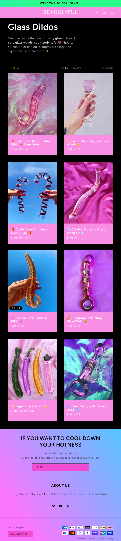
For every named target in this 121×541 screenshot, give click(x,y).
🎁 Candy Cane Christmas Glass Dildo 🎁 (29, 231)
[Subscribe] (85, 467)
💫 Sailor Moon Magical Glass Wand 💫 (88, 142)
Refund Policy (59, 494)
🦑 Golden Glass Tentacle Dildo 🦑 (29, 319)
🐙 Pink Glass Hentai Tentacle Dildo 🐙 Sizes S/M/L (32, 142)
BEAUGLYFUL (90, 539)
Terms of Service (98, 494)
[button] (9, 12)
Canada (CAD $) (19, 534)
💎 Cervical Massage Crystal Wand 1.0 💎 (87, 231)
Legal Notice (20, 494)
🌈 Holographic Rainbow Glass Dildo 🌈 (85, 319)
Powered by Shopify (104, 539)
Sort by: (64, 68)
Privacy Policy (78, 494)
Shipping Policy (39, 494)
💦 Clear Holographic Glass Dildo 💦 (86, 408)
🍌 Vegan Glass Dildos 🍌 (29, 406)
